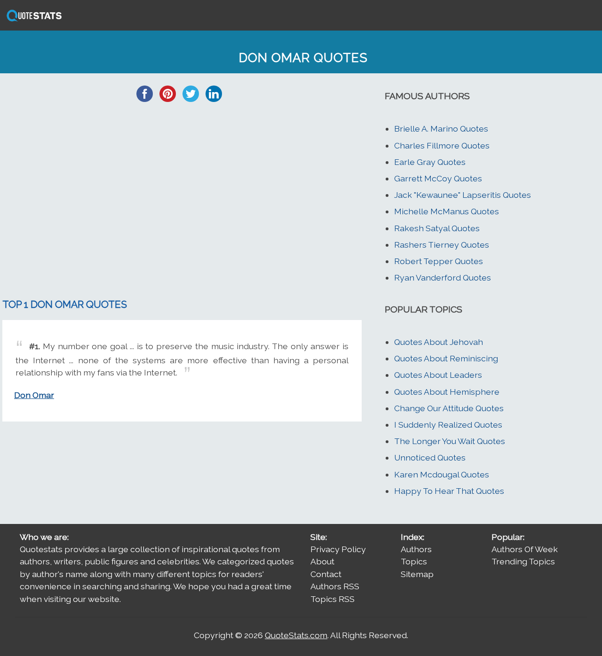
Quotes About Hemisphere (446, 392)
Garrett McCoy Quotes (438, 178)
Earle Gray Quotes (430, 162)
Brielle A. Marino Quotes (441, 128)
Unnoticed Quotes (430, 457)
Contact (325, 574)
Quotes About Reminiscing (446, 358)
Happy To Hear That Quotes (449, 491)
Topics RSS (332, 599)
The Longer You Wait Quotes (449, 441)
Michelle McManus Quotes (446, 211)
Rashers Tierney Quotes (441, 245)
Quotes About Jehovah (438, 342)
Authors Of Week (524, 549)
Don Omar (34, 395)
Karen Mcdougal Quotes (441, 474)
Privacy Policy (338, 549)
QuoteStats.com (296, 635)
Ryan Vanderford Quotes (442, 277)
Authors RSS (334, 586)
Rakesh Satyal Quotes (437, 228)
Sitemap (417, 574)
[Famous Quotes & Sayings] (32, 20)
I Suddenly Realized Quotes (448, 425)
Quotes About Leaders (438, 375)
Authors (416, 549)
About (322, 561)
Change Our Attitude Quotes (449, 408)
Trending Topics (523, 561)
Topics (414, 561)
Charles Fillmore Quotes (442, 145)
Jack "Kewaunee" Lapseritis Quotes (462, 195)
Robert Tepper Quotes (438, 261)
